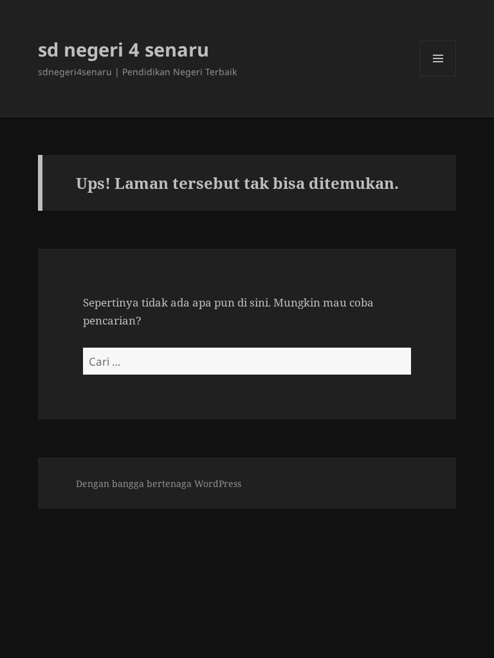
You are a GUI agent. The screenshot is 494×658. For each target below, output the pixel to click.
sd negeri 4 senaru (123, 49)
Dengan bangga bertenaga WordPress (158, 483)
